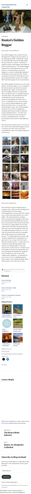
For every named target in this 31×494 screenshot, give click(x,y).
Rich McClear (5, 351)
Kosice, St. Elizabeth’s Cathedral (11, 295)
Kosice (14, 354)
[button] (6, 140)
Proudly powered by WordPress (10, 485)
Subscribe (6, 477)
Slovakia (5, 36)
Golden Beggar (6, 354)
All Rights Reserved (7, 270)
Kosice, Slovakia (6, 280)
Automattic (4, 487)
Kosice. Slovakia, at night (9, 288)
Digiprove (22, 492)
